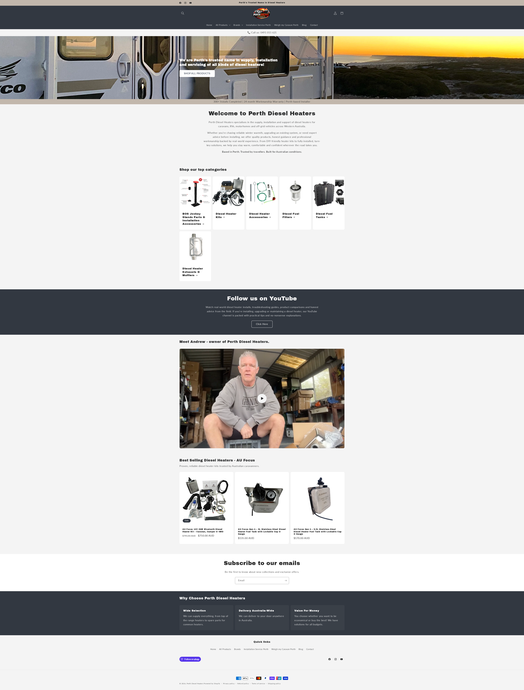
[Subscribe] (285, 580)
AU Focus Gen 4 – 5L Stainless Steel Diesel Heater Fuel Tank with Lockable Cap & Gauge (262, 531)
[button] (182, 13)
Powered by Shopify (212, 684)
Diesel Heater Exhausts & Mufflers (192, 272)
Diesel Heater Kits (226, 215)
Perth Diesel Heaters (195, 684)
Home (213, 649)
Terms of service (258, 684)
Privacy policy (229, 684)
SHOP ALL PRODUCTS (197, 73)
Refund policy (243, 684)
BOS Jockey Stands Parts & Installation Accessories (193, 218)
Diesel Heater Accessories (259, 215)
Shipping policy (274, 684)
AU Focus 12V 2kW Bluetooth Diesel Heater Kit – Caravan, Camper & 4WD (202, 530)
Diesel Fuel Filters (290, 215)
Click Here (262, 324)
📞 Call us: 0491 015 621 (262, 32)
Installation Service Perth (256, 649)
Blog (301, 649)
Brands (237, 649)
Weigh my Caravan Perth (283, 649)
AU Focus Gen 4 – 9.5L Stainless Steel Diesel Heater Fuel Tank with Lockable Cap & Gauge (318, 531)
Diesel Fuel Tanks (324, 215)
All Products (225, 649)
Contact (310, 649)
